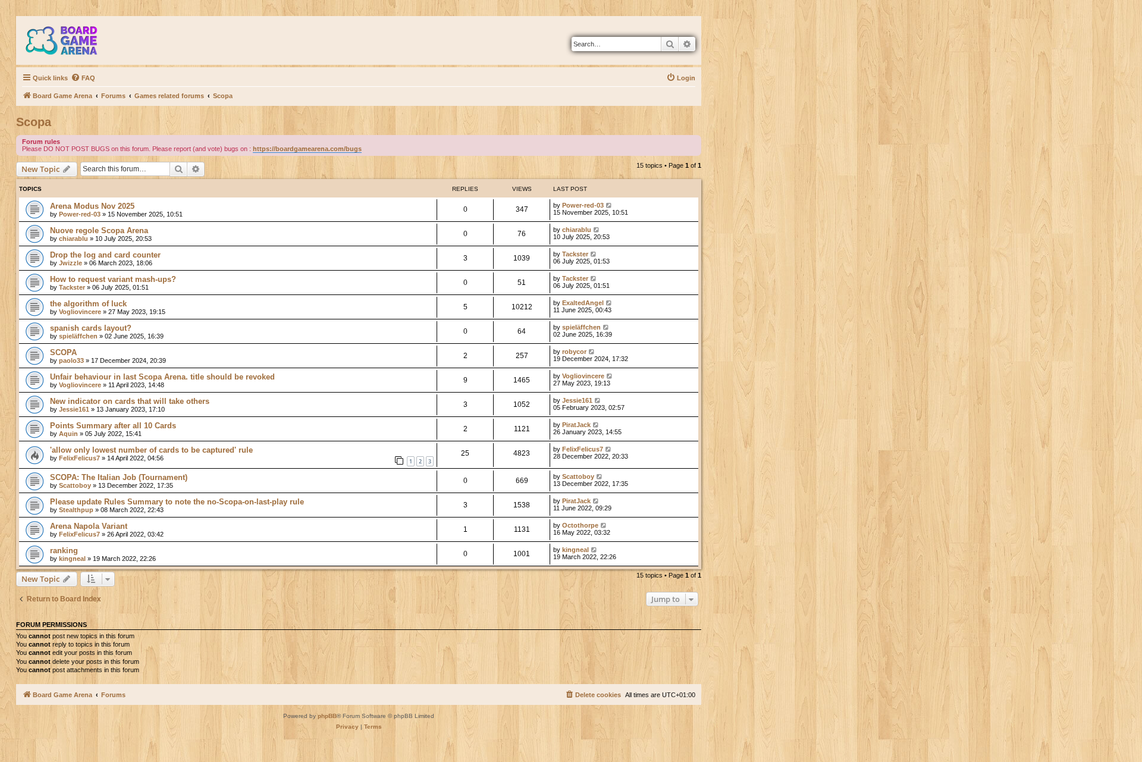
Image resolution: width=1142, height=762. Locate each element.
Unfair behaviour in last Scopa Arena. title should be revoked (162, 376)
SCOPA (63, 352)
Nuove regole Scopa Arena (99, 230)
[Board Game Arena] (70, 40)
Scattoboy (75, 485)
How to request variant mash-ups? (113, 279)
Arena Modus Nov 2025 (92, 206)
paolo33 (71, 360)
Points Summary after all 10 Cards (113, 425)
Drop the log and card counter (105, 254)
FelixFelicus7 (79, 458)
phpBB (327, 716)
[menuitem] (83, 78)
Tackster (575, 254)
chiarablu (73, 238)
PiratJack (576, 424)
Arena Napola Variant (88, 526)
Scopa (33, 121)
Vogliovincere (80, 311)
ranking (64, 550)
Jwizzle (70, 262)
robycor (574, 351)
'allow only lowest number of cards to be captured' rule (151, 450)
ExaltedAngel (583, 302)
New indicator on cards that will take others (129, 401)
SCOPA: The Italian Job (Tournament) (118, 477)
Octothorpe (580, 525)
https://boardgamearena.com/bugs (307, 148)
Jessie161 (74, 409)
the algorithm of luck (88, 303)
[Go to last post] (609, 205)
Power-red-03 (80, 214)
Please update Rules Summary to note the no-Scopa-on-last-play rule (177, 501)
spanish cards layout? (90, 328)
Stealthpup (76, 509)
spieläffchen (78, 336)
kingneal (72, 558)
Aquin (68, 433)
